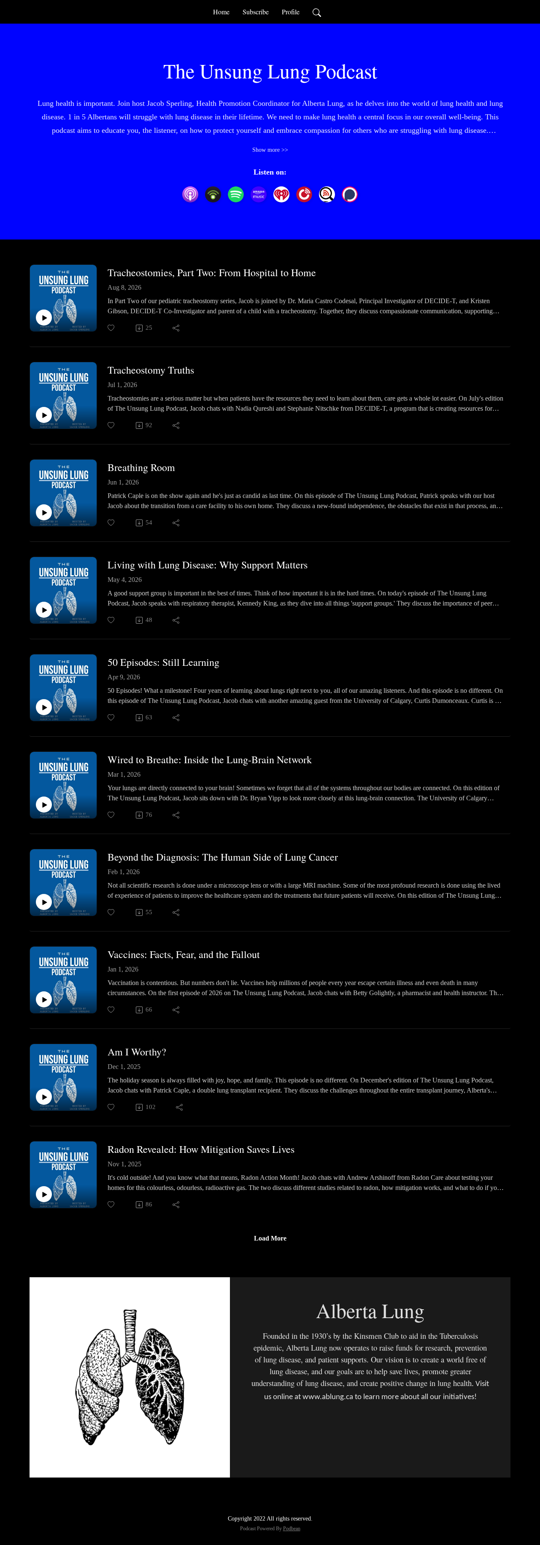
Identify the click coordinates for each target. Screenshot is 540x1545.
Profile (291, 11)
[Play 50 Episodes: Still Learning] (44, 707)
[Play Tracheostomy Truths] (44, 415)
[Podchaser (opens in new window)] (350, 194)
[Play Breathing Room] (44, 512)
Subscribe (256, 11)
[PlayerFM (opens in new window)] (304, 194)
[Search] (316, 11)
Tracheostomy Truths (151, 370)
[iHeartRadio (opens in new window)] (281, 194)
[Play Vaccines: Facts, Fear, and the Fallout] (44, 999)
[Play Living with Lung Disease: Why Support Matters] (44, 610)
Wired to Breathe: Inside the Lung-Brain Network (210, 760)
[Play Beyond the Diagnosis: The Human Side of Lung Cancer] (44, 902)
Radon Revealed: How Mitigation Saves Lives (201, 1149)
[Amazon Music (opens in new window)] (259, 194)
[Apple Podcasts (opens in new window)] (190, 194)
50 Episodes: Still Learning (163, 662)
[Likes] (111, 327)
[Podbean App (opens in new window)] (213, 194)
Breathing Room (141, 467)
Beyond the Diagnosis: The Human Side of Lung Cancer (223, 857)
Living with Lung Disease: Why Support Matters (208, 565)
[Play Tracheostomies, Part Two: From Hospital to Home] (44, 318)
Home (221, 11)
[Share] (176, 328)
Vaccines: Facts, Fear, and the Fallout (184, 954)
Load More (270, 1238)
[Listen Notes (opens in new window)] (327, 194)
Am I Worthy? (137, 1052)
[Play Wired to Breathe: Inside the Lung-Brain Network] (44, 805)
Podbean (291, 1529)
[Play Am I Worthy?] (44, 1097)
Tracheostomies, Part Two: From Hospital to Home (212, 272)
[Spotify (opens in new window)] (236, 194)
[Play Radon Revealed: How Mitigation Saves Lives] (44, 1194)
